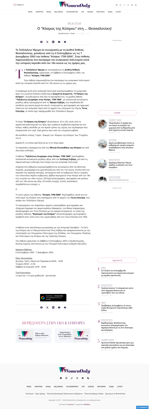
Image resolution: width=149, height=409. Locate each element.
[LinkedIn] (53, 42)
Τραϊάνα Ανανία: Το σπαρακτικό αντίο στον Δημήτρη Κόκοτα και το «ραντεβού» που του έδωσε (117, 290)
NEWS (30, 12)
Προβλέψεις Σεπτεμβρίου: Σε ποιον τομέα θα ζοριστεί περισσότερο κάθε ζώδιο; (116, 307)
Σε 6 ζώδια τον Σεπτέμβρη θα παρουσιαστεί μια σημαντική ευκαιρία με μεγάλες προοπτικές (117, 272)
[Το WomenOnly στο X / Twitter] (127, 5)
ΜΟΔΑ (48, 12)
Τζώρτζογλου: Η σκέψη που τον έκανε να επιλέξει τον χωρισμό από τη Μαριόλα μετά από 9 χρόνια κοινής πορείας (122, 126)
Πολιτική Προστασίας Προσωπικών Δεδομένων (65, 394)
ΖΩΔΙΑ (110, 12)
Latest (117, 112)
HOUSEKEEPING (72, 12)
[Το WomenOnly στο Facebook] (116, 5)
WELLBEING (58, 12)
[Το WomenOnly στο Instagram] (119, 5)
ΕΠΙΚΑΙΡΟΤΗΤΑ (114, 160)
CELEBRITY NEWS (115, 120)
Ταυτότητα (30, 394)
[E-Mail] (59, 42)
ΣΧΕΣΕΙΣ (90, 12)
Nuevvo (71, 404)
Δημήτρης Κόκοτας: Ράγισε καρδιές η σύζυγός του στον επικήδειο (120, 165)
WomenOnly (74, 370)
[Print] (65, 42)
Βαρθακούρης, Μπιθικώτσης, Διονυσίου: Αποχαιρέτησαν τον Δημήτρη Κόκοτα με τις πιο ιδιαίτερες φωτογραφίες (117, 326)
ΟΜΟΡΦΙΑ (39, 12)
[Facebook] (41, 42)
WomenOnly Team (66, 33)
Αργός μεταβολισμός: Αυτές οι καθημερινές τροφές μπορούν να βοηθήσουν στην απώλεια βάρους (121, 146)
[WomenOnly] (74, 5)
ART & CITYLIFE (74, 23)
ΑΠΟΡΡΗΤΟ (143, 407)
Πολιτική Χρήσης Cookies (94, 394)
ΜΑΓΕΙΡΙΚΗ (100, 12)
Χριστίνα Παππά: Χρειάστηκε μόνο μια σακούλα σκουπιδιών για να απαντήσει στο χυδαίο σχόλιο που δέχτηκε (117, 345)
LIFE (82, 12)
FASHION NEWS (114, 177)
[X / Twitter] (47, 42)
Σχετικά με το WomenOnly (115, 394)
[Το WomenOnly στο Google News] (131, 5)
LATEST (118, 12)
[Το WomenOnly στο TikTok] (123, 5)
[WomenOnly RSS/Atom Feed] (135, 5)
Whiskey (87, 404)
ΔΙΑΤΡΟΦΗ (113, 140)
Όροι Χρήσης (40, 394)
